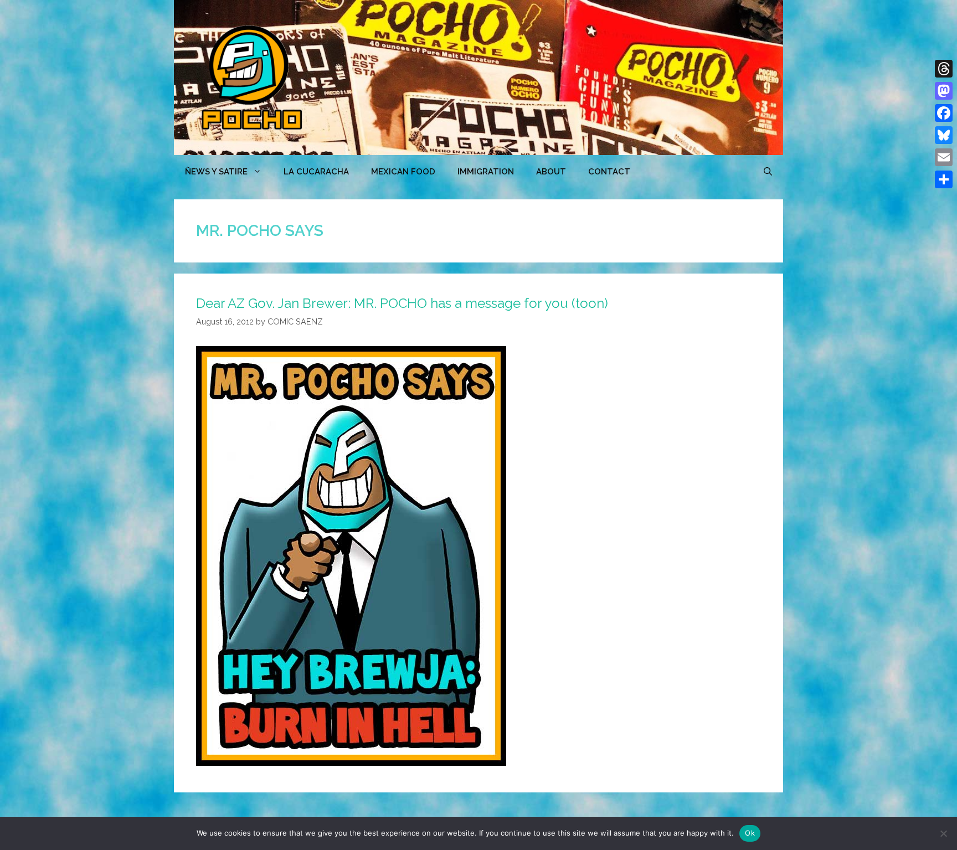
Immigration (485, 172)
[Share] (944, 179)
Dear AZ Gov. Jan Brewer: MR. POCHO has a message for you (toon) (402, 303)
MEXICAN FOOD (403, 172)
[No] (943, 833)
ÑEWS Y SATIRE (216, 172)
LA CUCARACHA (316, 172)
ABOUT (551, 172)
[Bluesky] (944, 135)
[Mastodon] (944, 91)
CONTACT (609, 172)
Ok (750, 832)
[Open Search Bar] (768, 171)
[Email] (944, 157)
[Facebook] (944, 113)
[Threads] (944, 69)
